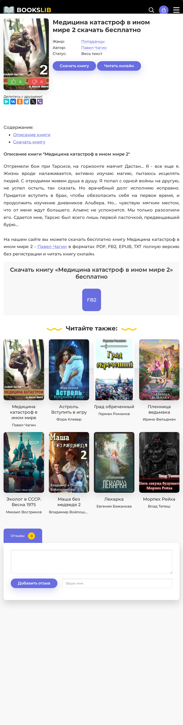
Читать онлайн (119, 66)
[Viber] (40, 101)
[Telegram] (26, 101)
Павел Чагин (94, 47)
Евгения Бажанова (114, 506)
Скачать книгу (74, 66)
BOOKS (34, 10)
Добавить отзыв (34, 583)
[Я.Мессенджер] (6, 101)
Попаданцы (93, 41)
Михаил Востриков (24, 512)
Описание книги (31, 134)
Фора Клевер (68, 419)
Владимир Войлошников (72, 512)
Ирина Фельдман (159, 419)
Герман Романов (114, 413)
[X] (33, 101)
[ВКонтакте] (13, 101)
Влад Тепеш (159, 506)
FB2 (91, 300)
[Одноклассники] (20, 101)
